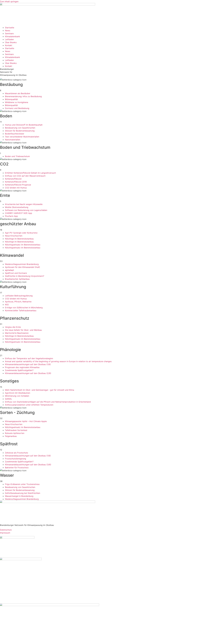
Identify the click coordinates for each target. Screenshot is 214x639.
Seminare (9, 33)
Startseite (9, 27)
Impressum (5, 533)
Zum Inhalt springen (9, 1)
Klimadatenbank (12, 36)
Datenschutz (6, 530)
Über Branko (11, 42)
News (7, 30)
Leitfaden (9, 39)
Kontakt (8, 45)
